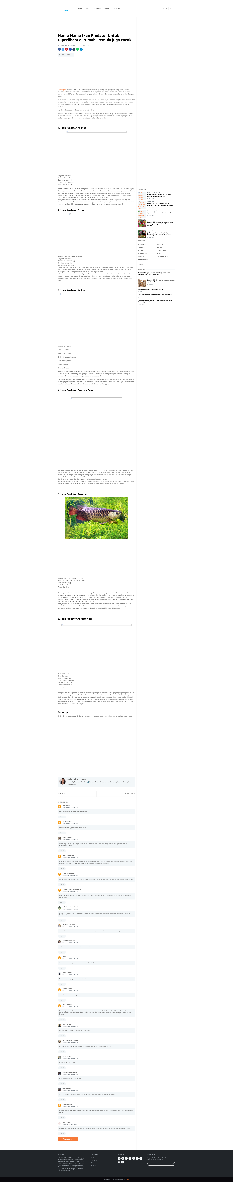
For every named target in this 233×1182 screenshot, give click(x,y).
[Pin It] (66, 49)
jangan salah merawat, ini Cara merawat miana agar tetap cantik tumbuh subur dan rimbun (161, 224)
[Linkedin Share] (70, 49)
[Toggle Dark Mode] (170, 8)
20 (90, 45)
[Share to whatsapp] (77, 49)
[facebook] (163, 8)
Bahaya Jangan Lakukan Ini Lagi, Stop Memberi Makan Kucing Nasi (159, 195)
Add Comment (68, 1139)
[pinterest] (130, 1158)
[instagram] (166, 8)
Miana (149, 220)
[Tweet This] (63, 49)
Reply (62, 817)
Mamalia (158, 192)
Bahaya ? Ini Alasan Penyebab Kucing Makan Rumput (154, 295)
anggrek (149, 231)
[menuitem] (80, 8)
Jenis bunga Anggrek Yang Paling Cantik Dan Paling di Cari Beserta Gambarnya (160, 234)
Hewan (149, 192)
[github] (122, 1162)
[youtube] (133, 1158)
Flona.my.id (62, 90)
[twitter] (140, 1158)
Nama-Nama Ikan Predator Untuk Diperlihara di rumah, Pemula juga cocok (160, 204)
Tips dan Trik (154, 220)
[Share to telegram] (81, 49)
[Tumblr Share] (73, 49)
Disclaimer (94, 1160)
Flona (127, 1179)
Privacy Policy (95, 1163)
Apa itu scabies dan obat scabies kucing (159, 213)
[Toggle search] (173, 8)
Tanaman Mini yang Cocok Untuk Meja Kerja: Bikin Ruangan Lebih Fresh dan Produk (154, 273)
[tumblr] (122, 1158)
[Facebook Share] (59, 49)
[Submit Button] (173, 1163)
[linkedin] (126, 1158)
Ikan (153, 201)
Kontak (93, 1158)
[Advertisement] (91, 23)
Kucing (153, 192)
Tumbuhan (161, 220)
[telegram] (119, 1158)
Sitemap (93, 1165)
